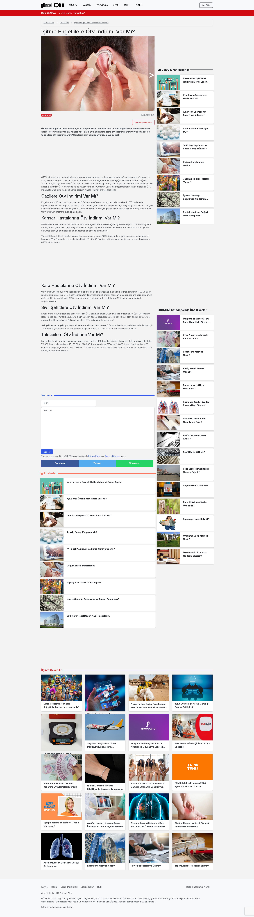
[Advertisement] (98, 156)
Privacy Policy (94, 456)
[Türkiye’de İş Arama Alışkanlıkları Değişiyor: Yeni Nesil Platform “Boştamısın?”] (105, 692)
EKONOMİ (64, 23)
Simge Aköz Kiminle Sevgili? (73, 13)
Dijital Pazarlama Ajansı (198, 887)
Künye (44, 887)
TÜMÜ (138, 5)
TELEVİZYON (102, 5)
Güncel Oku (49, 23)
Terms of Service (112, 456)
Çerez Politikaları (69, 887)
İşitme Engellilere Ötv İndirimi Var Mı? (91, 23)
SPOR (115, 5)
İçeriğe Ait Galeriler (143, 122)
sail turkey (68, 907)
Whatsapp (134, 463)
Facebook (60, 463)
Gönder (47, 452)
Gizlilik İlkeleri (87, 887)
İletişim (54, 887)
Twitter (97, 463)
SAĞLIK (127, 5)
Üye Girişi (206, 5)
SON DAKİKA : (48, 13)
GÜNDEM (73, 5)
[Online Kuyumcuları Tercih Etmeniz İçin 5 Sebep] (61, 732)
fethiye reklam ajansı (51, 907)
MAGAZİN (87, 5)
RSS (99, 887)
